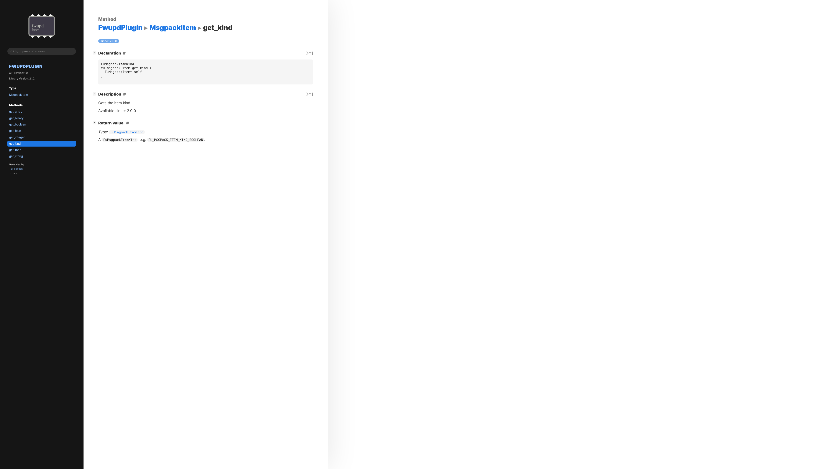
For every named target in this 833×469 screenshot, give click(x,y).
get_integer (17, 137)
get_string (16, 156)
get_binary (16, 118)
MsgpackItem (18, 94)
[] (95, 52)
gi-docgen (17, 168)
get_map (15, 150)
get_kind (15, 143)
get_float (15, 130)
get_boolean (17, 124)
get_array (15, 111)
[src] (309, 53)
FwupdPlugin (26, 66)
